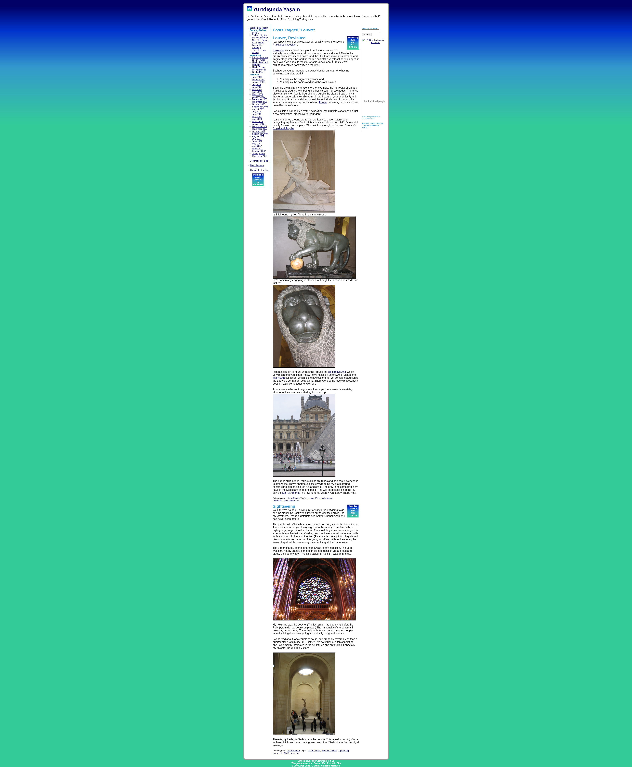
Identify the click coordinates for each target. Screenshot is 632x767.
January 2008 (258, 124)
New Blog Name (259, 40)
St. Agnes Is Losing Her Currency (258, 45)
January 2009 (258, 97)
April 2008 (257, 119)
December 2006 (259, 156)
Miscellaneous (259, 70)
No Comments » (292, 500)
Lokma (255, 33)
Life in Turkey (258, 67)
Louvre (311, 498)
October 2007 (258, 131)
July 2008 (256, 111)
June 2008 (257, 114)
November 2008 (259, 102)
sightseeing (327, 498)
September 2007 (260, 134)
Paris (317, 498)
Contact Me (319, 763)
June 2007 (257, 141)
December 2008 (259, 99)
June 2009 (257, 87)
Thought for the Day (259, 170)
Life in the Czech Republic (260, 63)
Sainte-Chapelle (329, 750)
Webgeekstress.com (301, 763)
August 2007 (258, 136)
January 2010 (258, 82)
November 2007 (259, 129)
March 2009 (257, 94)
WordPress (258, 184)
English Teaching (260, 57)
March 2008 (257, 121)
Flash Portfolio (257, 165)
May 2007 (257, 143)
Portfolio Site (334, 763)
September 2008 (260, 107)
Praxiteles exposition (285, 44)
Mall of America (291, 492)
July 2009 (256, 84)
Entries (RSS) (304, 761)
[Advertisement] (372, 66)
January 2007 (258, 153)
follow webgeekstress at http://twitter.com (371, 117)
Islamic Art (279, 377)
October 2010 (258, 79)
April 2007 (257, 146)
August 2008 (258, 109)
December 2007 (259, 126)
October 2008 (258, 104)
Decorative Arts (337, 371)
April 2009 (257, 92)
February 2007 (259, 151)
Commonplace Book (259, 161)
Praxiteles (278, 50)
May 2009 (257, 89)
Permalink (277, 500)
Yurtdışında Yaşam (259, 28)
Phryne (323, 102)
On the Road (258, 72)
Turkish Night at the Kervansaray (260, 36)
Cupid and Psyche (283, 128)
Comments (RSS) (325, 761)
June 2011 (257, 77)
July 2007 (256, 139)
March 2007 (257, 148)
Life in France (258, 60)
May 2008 (257, 116)
